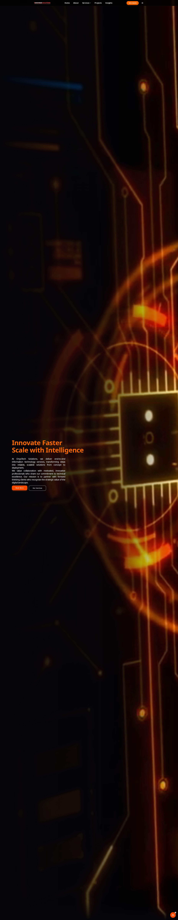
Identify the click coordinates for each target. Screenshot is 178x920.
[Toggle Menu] (142, 2)
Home (67, 3)
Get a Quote (132, 3)
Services (85, 3)
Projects (98, 3)
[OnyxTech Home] (42, 3)
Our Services (37, 488)
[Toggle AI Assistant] (173, 915)
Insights (108, 3)
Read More (20, 488)
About (76, 3)
